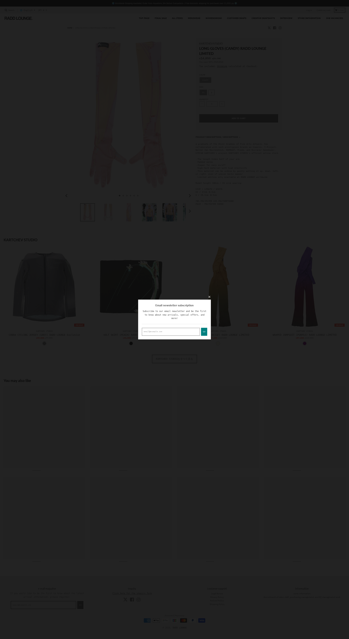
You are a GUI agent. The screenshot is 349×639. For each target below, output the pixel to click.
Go (204, 331)
